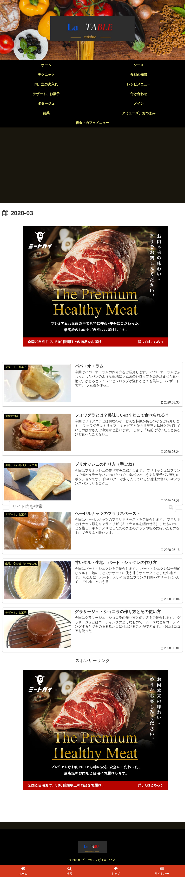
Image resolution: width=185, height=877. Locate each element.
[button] (171, 507)
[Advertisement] (92, 167)
